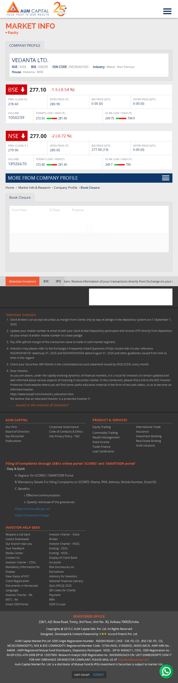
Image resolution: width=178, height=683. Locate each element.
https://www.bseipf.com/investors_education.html (41, 394)
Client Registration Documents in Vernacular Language (22, 585)
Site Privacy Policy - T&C (64, 436)
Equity (13, 32)
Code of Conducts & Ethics (66, 431)
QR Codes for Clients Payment (62, 592)
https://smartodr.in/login (32, 515)
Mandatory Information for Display (23, 569)
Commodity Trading (105, 432)
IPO (58, 281)
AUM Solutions (145, 445)
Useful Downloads (17, 539)
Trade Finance (101, 446)
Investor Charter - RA (19, 595)
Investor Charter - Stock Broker (64, 536)
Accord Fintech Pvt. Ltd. (123, 634)
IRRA (52, 599)
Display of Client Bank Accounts (63, 560)
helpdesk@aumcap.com (133, 659)
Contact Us (13, 557)
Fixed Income (100, 442)
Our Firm (11, 427)
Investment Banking (149, 436)
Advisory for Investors (63, 576)
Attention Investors (22, 281)
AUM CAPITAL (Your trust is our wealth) (28, 8)
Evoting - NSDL (58, 553)
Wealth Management (106, 437)
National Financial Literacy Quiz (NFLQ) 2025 (66, 583)
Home (10, 187)
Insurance (142, 431)
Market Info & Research (34, 187)
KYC (46, 281)
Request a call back (18, 534)
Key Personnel (15, 436)
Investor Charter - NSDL (64, 543)
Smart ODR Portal (17, 604)
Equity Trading (101, 427)
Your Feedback (15, 548)
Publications (13, 441)
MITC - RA (12, 599)
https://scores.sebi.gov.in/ (32, 509)
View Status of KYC (17, 576)
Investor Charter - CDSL (21, 562)
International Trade (148, 427)
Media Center (14, 553)
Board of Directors (17, 431)
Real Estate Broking (148, 441)
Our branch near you (19, 543)
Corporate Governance (64, 427)
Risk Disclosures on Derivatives (61, 569)
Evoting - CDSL (58, 548)
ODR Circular (57, 604)
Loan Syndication (103, 451)
